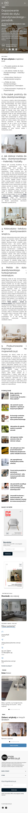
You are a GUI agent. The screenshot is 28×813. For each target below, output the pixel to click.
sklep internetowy (6, 367)
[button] (2, 3)
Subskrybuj (8, 553)
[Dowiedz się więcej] (14, 610)
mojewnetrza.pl (8, 803)
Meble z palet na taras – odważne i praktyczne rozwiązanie (14, 196)
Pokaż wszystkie (14, 745)
